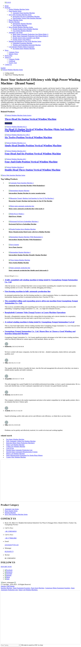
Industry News (13, 54)
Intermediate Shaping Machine (22, 23)
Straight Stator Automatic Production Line (19, 450)
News (6, 50)
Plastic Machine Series (16, 20)
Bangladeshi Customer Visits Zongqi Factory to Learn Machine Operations (35, 312)
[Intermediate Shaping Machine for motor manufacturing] (19, 190)
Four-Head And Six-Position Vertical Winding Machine (33, 153)
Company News (14, 52)
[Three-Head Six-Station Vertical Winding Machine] (18, 115)
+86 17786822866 (10, 538)
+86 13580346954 (10, 531)
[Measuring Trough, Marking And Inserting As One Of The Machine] (31, 198)
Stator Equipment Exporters (21, 588)
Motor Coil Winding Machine (15, 453)
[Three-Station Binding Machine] (19, 260)
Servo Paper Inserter (15, 247)
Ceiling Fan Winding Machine (15, 446)
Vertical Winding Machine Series (19, 9)
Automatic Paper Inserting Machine (24, 13)
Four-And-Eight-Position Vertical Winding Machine (31, 161)
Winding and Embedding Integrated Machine (27, 45)
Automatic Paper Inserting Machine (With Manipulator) (27, 185)
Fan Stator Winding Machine (15, 439)
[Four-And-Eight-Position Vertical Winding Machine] (15, 159)
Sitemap (3, 586)
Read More (8, 123)
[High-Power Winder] (16, 214)
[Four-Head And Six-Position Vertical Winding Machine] (15, 151)
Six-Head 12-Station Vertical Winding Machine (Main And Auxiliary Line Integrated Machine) (39, 130)
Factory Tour (13, 63)
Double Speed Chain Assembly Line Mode (26, 38)
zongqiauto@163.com (12, 545)
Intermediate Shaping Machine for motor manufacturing (27, 193)
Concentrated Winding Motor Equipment (21, 47)
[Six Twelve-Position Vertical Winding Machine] (17, 135)
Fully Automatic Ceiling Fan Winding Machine (21, 441)
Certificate (12, 61)
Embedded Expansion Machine (22, 43)
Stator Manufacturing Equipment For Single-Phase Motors (24, 455)
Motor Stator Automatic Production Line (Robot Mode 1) (30, 34)
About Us (8, 57)
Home (7, 6)
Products (7, 7)
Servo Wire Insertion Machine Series (20, 15)
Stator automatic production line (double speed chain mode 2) (28, 270)
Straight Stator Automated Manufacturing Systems (21, 452)
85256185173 (9, 551)
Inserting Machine (6, 588)
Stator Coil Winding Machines (28, 590)
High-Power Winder (15, 216)
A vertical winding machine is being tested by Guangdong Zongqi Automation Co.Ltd (39, 322)
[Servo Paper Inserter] (14, 244)
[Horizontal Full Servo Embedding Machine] (24, 221)
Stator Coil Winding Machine (15, 445)
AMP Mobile (10, 586)
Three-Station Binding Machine (19, 262)
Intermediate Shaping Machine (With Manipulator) (25, 239)
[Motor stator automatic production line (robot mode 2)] (21, 206)
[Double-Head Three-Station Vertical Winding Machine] (14, 167)
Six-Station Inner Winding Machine (24, 48)
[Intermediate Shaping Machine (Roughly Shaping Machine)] (20, 252)
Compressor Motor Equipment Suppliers (57, 588)
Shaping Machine (14, 22)
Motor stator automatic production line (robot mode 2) (26, 208)
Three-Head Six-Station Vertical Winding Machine (30, 119)
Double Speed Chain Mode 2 (22, 39)
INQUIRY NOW (6, 566)
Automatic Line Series (16, 32)
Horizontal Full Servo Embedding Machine (26, 16)
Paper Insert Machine (37, 588)
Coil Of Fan (10, 448)
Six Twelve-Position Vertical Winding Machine (28, 137)
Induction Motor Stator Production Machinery (20, 443)
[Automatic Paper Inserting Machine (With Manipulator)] (21, 183)
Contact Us (8, 64)
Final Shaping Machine (20, 25)
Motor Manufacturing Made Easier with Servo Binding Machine (29, 232)
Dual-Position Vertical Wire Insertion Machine (27, 18)
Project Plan (8, 55)
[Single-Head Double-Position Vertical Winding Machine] (15, 143)
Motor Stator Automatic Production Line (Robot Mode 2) (30, 36)
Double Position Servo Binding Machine (25, 29)
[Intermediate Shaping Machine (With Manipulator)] (26, 237)
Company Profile (14, 59)
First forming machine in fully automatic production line (27, 291)
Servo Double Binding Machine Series (21, 27)
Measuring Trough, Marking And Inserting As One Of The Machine (30, 201)
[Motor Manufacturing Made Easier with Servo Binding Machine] (22, 229)
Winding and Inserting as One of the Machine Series (25, 41)
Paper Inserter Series (15, 11)
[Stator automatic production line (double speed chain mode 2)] (19, 268)
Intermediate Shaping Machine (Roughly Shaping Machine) (28, 255)
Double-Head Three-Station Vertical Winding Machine (32, 170)
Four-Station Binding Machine (22, 31)
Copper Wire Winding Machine (16, 457)
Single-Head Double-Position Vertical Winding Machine (33, 145)
